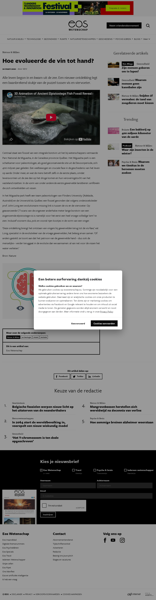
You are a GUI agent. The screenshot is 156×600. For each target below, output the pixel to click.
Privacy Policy (106, 311)
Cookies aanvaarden (104, 323)
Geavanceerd (78, 323)
